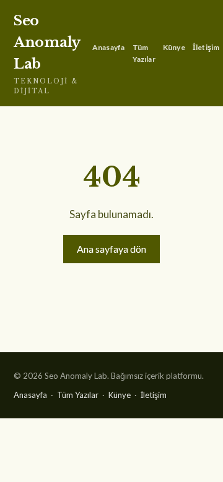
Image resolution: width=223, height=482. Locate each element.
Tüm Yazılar (144, 53)
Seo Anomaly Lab (47, 53)
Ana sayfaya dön (111, 249)
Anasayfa (108, 47)
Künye (174, 47)
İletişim (206, 47)
